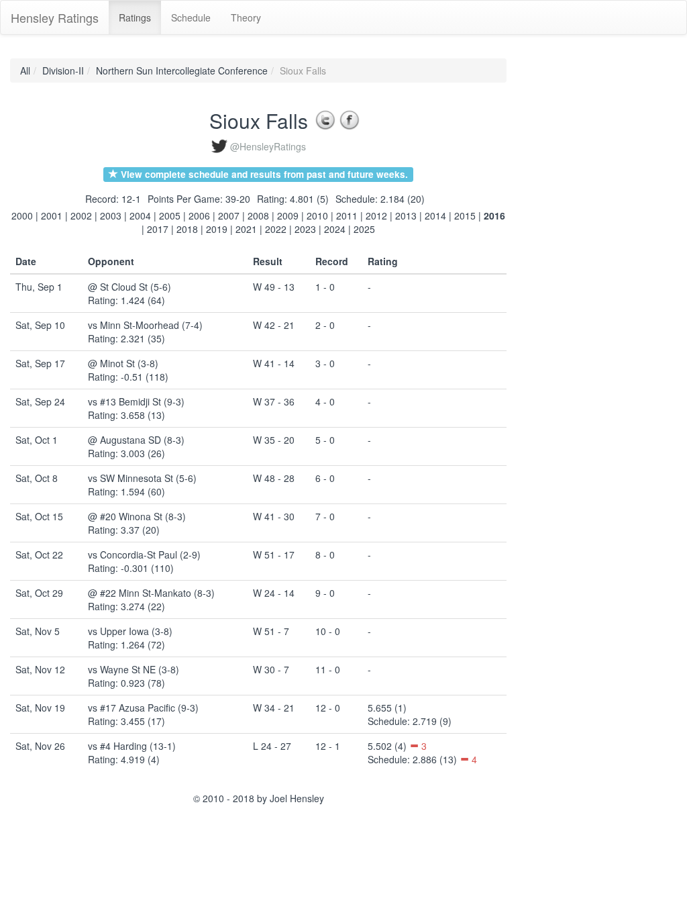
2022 (275, 229)
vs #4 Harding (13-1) (132, 746)
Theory (246, 17)
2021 (246, 229)
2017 (157, 229)
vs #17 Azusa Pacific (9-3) (143, 707)
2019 (216, 229)
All (25, 70)
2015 (465, 215)
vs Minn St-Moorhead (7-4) (145, 325)
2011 (347, 215)
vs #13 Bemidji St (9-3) (136, 401)
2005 (169, 215)
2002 (81, 215)
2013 (406, 215)
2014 (435, 215)
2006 (199, 215)
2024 (335, 229)
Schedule (191, 17)
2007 (229, 215)
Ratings (135, 17)
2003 (110, 215)
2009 (288, 215)
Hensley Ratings (55, 17)
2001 (51, 215)
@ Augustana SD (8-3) (136, 439)
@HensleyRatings (268, 146)
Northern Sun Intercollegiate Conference (182, 70)
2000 (22, 215)
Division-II (63, 70)
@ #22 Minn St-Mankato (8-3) (151, 592)
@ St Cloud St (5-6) (129, 286)
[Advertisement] (567, 259)
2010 (317, 215)
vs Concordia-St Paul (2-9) (144, 554)
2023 (305, 229)
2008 (258, 215)
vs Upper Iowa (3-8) (130, 631)
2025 (364, 229)
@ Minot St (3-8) (123, 363)
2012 (376, 215)
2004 (140, 215)
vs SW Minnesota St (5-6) (142, 478)
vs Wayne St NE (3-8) (133, 669)
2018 (187, 229)
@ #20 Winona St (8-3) (137, 516)
